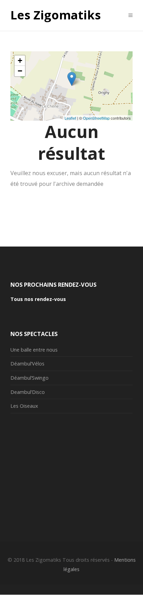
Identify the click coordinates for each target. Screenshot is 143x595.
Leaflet (70, 118)
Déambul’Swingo (29, 377)
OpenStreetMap (96, 118)
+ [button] (20, 60)
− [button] (20, 71)
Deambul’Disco (27, 392)
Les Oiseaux (24, 406)
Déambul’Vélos (27, 363)
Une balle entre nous (34, 349)
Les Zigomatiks (55, 15)
